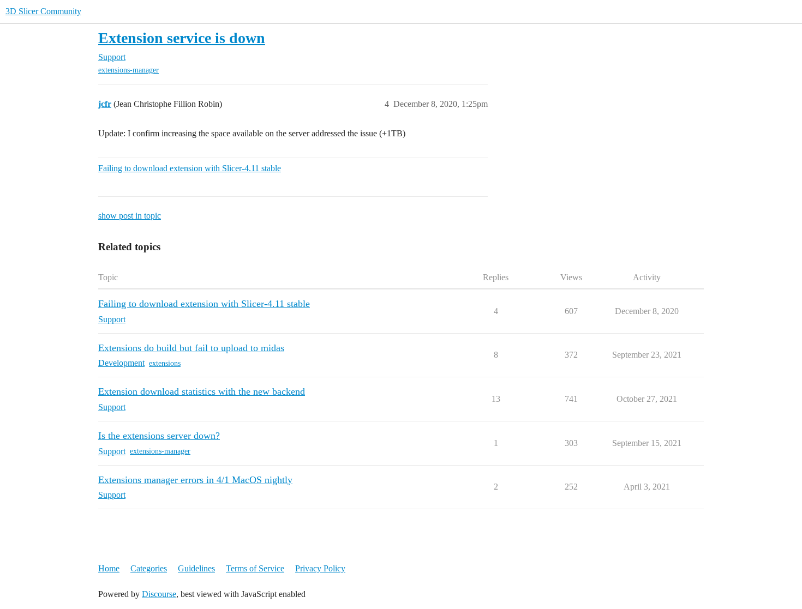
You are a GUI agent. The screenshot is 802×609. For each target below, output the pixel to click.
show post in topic (129, 215)
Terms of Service (255, 568)
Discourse (159, 594)
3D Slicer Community (43, 11)
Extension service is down (181, 37)
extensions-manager (128, 70)
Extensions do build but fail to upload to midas (191, 347)
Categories (148, 568)
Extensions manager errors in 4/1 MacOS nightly (195, 479)
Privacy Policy (320, 568)
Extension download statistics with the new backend (201, 391)
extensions (165, 363)
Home (108, 568)
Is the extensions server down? (159, 435)
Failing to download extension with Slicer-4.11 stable (189, 168)
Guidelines (196, 568)
